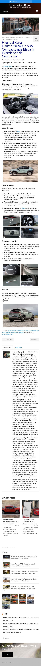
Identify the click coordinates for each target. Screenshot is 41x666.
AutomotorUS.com (20, 5)
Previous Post (8, 340)
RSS (5, 613)
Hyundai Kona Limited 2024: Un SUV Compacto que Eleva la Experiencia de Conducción (20, 331)
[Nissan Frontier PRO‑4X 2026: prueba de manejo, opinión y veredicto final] (14, 596)
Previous (3, 522)
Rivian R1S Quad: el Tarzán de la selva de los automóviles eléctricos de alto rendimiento (24, 572)
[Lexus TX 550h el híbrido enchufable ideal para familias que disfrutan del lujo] (30, 601)
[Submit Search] (10, 1)
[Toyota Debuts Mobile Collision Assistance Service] (30, 509)
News (20, 60)
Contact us (7, 654)
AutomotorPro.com (7, 334)
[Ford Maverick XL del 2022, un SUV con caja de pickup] (10, 509)
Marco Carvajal (8, 60)
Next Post (34, 340)
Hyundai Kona (7, 66)
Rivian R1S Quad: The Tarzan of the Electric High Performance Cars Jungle (23, 580)
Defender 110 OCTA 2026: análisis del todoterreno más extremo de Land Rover (22, 587)
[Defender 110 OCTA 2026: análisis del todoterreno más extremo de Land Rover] (6, 601)
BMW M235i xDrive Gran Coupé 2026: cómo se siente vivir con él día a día (23, 557)
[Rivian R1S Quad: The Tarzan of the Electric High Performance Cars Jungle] (30, 596)
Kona (18, 131)
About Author (7, 347)
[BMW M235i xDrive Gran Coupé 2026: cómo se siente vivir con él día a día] (6, 596)
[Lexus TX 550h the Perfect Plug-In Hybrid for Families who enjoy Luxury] (6, 606)
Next (37, 522)
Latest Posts (18, 347)
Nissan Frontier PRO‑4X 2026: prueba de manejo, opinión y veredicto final (22, 565)
